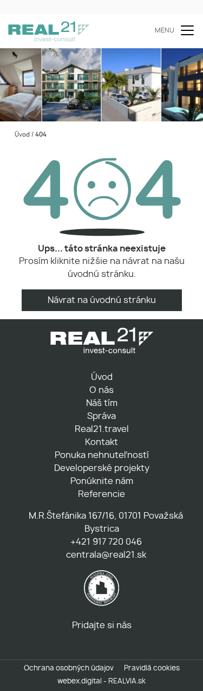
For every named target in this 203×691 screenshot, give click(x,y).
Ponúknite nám (101, 481)
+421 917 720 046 (105, 542)
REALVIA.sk (127, 681)
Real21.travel (102, 429)
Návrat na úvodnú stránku (102, 300)
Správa (101, 416)
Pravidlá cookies (152, 668)
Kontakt (101, 442)
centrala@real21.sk (105, 555)
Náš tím (101, 403)
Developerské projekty (101, 468)
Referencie (101, 494)
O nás (101, 390)
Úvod (21, 135)
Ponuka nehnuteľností (102, 455)
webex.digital (79, 681)
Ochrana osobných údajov (69, 668)
